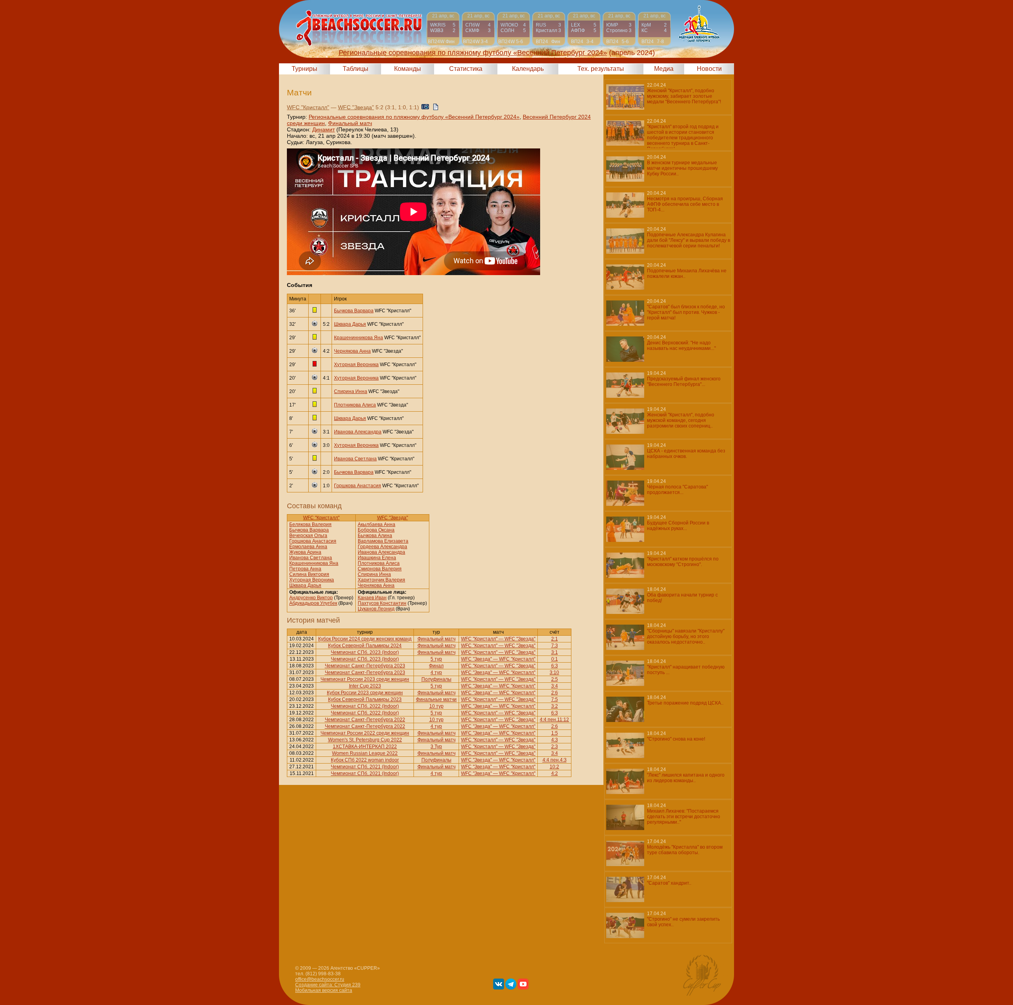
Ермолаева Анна (308, 546)
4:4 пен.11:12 (554, 719)
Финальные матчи (436, 699)
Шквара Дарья (350, 324)
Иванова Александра (357, 432)
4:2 (554, 773)
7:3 (554, 645)
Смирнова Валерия (380, 569)
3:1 (554, 652)
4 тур (436, 672)
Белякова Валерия (310, 524)
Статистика (465, 68)
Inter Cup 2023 (365, 686)
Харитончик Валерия (381, 580)
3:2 (554, 706)
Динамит (323, 129)
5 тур (436, 659)
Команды (407, 68)
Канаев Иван (372, 597)
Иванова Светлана (355, 459)
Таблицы (355, 68)
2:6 (554, 692)
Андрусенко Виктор (311, 597)
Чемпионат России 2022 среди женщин (365, 733)
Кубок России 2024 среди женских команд (365, 639)
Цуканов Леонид (376, 609)
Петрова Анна (305, 569)
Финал (436, 666)
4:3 (554, 740)
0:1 (554, 659)
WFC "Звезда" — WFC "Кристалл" (498, 659)
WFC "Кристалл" (308, 107)
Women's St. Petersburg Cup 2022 (365, 740)
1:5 (554, 733)
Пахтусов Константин (382, 603)
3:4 (554, 686)
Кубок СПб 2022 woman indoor (365, 760)
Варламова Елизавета (383, 541)
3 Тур (436, 746)
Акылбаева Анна (376, 524)
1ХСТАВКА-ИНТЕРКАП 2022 (365, 746)
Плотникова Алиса (355, 405)
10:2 (554, 766)
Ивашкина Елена (377, 557)
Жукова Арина (305, 552)
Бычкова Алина (375, 535)
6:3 (554, 666)
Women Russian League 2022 (365, 753)
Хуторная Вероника (356, 364)
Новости (709, 68)
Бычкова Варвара (354, 310)
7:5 (554, 699)
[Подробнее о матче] (443, 29)
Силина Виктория (309, 574)
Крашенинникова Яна (358, 337)
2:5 (554, 679)
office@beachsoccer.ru (319, 979)
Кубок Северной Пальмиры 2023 (365, 699)
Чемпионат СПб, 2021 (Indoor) (365, 766)
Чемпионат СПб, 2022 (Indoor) (365, 706)
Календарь (528, 68)
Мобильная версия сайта (323, 990)
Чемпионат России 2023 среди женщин (365, 679)
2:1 (554, 639)
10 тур (436, 706)
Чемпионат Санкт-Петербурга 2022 (365, 719)
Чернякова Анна (352, 351)
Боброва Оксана (376, 530)
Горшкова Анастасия (357, 485)
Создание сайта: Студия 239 (327, 985)
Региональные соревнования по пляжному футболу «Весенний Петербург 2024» (414, 117)
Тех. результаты (600, 68)
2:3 (554, 746)
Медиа (663, 68)
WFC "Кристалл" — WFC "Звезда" (498, 639)
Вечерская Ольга (308, 535)
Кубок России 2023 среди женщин (365, 692)
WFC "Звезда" (356, 107)
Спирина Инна (350, 391)
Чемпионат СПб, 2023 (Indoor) (365, 652)
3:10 (554, 672)
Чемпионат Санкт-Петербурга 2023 (365, 666)
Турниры (304, 68)
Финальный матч (350, 123)
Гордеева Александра (382, 546)
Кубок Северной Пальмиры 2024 (365, 645)
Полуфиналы (436, 679)
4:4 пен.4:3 (555, 760)
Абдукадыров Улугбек (313, 603)
